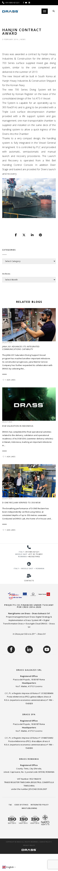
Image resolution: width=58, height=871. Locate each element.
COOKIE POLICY (45, 842)
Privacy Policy (29, 845)
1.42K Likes (10, 380)
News (22, 39)
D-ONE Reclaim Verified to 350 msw (21, 502)
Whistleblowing (29, 808)
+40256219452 (33, 556)
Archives (6, 273)
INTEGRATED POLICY (39, 805)
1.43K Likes (10, 530)
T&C (10, 805)
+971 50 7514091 (35, 554)
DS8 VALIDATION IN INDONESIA (17, 426)
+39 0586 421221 (32, 552)
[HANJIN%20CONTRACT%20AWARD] (16, 235)
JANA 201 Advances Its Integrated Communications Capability (21, 347)
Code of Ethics (21, 805)
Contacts (29, 580)
